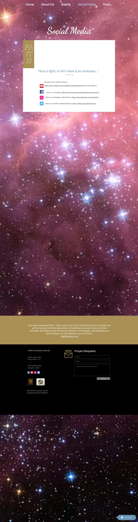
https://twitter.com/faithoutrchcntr (84, 104)
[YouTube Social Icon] (32, 372)
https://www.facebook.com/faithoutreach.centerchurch (80, 92)
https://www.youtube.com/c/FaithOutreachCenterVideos (64, 86)
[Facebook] (41, 92)
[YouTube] (41, 86)
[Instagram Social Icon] (41, 97)
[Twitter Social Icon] (41, 103)
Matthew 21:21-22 (69, 336)
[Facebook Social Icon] (28, 372)
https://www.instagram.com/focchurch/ (85, 97)
